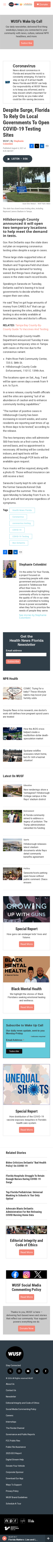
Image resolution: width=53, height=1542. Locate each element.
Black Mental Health (26, 989)
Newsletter (11, 1397)
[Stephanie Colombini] (9, 569)
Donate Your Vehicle (15, 1466)
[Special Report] (26, 909)
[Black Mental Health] (26, 969)
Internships (11, 1422)
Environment (29, 811)
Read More (26, 944)
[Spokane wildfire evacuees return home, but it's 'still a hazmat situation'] (12, 755)
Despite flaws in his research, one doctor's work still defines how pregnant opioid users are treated (26, 713)
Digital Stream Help (15, 1460)
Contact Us (11, 1390)
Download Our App (14, 1478)
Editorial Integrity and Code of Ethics (26, 1242)
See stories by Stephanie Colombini (32, 616)
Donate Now (27, 1328)
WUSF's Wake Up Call (26, 21)
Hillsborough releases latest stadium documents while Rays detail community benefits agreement (35, 850)
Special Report (26, 929)
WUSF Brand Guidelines (16, 1497)
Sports (26, 839)
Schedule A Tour (13, 1504)
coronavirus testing (22, 523)
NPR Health (10, 679)
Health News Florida (22, 510)
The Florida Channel (15, 1428)
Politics (27, 868)
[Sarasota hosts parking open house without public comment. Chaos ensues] (12, 873)
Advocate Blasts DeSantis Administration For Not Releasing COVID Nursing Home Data (24, 1212)
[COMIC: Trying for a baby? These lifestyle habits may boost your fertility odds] (12, 693)
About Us (10, 1384)
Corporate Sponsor (15, 1472)
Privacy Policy (12, 1491)
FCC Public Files (13, 1441)
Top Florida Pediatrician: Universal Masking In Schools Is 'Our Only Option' (24, 1195)
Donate (43, 4)
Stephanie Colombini (33, 564)
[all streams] (49, 1538)
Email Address (15, 1040)
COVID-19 (17, 530)
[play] (4, 1538)
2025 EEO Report (14, 1453)
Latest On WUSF (13, 776)
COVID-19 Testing (21, 536)
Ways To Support (14, 1485)
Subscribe (26, 43)
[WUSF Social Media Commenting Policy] (26, 1274)
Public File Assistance (16, 1447)
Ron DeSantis (19, 543)
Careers (9, 1415)
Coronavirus (24, 66)
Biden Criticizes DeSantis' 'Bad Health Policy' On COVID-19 (26, 1164)
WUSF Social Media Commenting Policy (26, 1287)
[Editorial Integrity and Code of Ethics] (26, 1230)
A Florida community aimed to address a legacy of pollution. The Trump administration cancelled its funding (35, 821)
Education (28, 785)
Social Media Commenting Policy (21, 1409)
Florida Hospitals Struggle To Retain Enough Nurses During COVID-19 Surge (25, 1179)
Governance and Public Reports (20, 1434)
